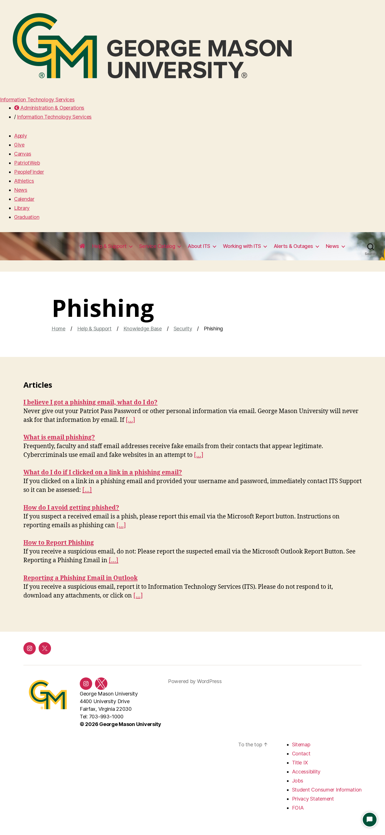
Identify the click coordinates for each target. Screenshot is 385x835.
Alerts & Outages (293, 246)
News (20, 190)
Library (22, 208)
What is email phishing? (59, 437)
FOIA (298, 808)
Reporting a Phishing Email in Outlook (80, 578)
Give (19, 145)
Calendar (24, 199)
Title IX (300, 763)
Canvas (22, 154)
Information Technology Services (37, 100)
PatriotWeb (27, 163)
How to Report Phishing (58, 543)
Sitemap (301, 744)
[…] (130, 420)
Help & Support (109, 246)
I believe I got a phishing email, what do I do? (90, 402)
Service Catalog (157, 246)
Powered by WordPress (195, 681)
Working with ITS (242, 246)
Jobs (297, 781)
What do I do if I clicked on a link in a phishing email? (102, 472)
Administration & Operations (51, 108)
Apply (20, 136)
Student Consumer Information (327, 790)
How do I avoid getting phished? (71, 508)
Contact (301, 753)
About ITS (199, 246)
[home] (82, 246)
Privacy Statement (313, 799)
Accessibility (306, 772)
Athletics (24, 181)
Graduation (26, 217)
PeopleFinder (29, 172)
